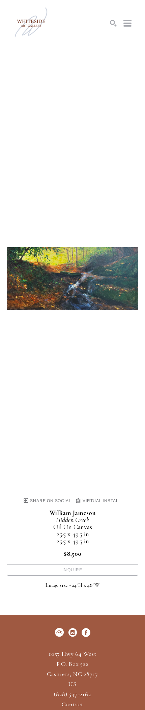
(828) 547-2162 (72, 694)
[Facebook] (86, 632)
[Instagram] (73, 632)
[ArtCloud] (60, 632)
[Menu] (127, 23)
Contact (73, 704)
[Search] (113, 23)
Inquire (72, 570)
